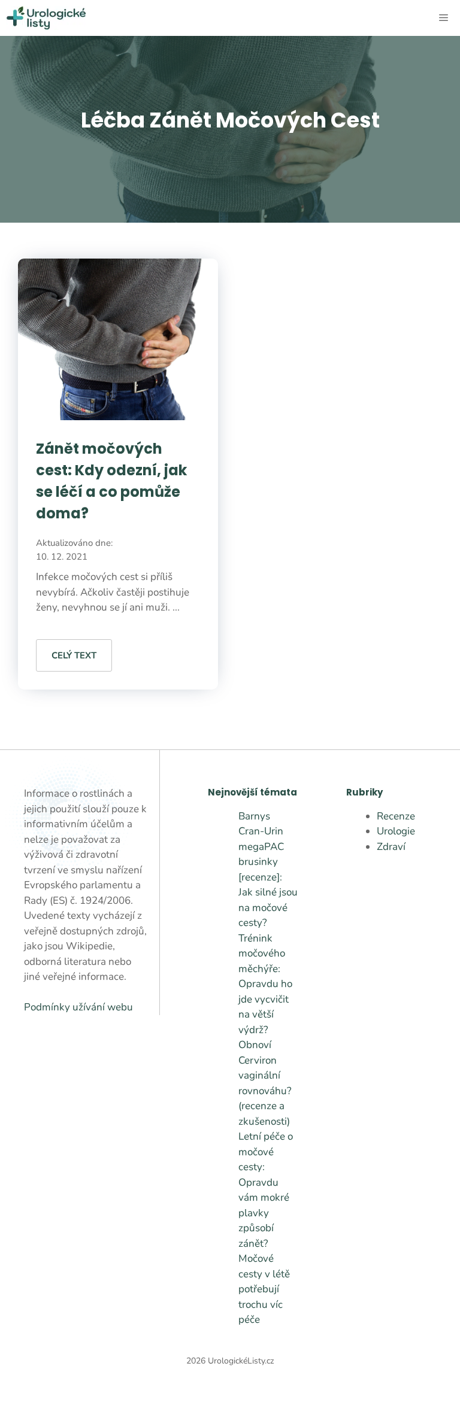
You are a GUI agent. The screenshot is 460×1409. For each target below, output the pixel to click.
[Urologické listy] (46, 18)
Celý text (74, 655)
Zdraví (391, 847)
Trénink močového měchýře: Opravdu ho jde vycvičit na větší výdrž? (265, 984)
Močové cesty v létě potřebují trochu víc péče (264, 1289)
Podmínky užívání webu (78, 1007)
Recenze (396, 816)
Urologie (396, 831)
